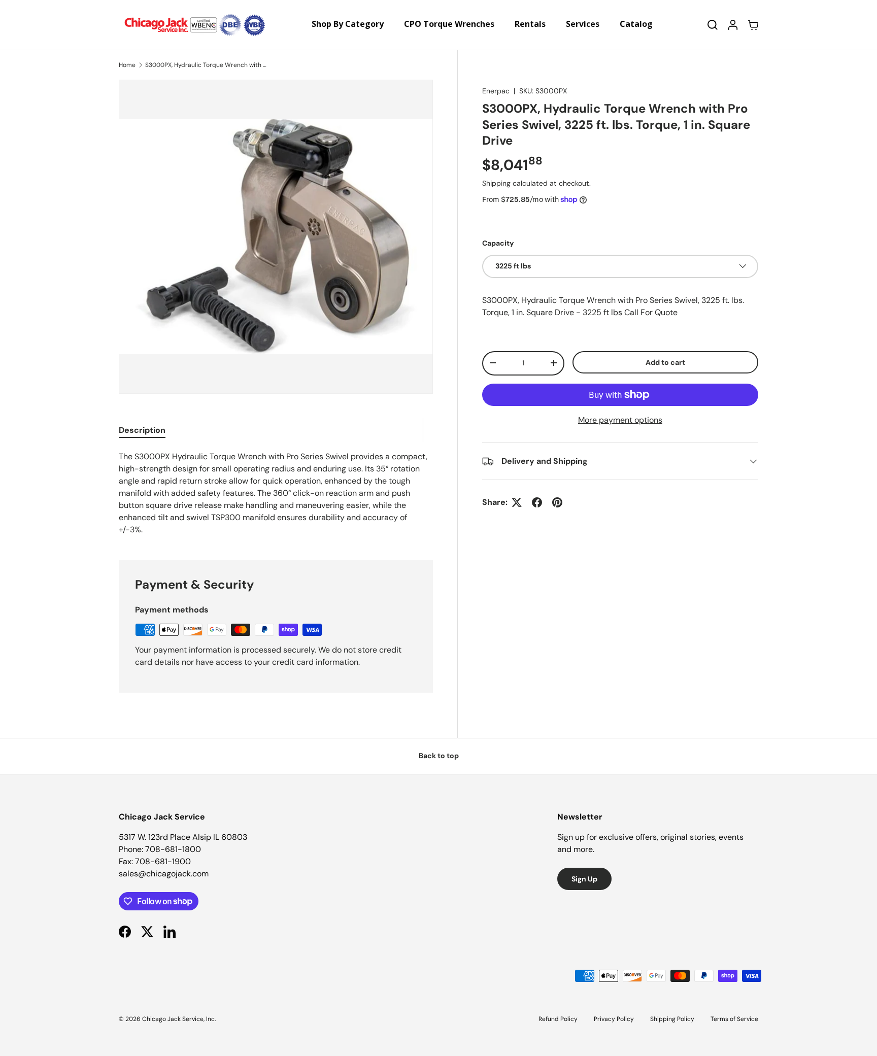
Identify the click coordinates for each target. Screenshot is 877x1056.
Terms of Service (734, 1019)
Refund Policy (558, 1019)
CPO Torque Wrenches (449, 23)
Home (127, 65)
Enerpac (496, 90)
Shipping (496, 183)
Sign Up (584, 878)
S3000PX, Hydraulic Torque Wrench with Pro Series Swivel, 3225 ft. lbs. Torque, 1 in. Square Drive (206, 65)
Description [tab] (142, 430)
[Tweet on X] (517, 502)
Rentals (530, 23)
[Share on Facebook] (537, 502)
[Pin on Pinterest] (557, 502)
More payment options (620, 420)
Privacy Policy (614, 1019)
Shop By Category (348, 23)
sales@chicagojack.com (164, 873)
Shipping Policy (672, 1019)
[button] (753, 25)
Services (582, 23)
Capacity (498, 243)
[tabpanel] (276, 493)
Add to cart (665, 361)
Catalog (636, 23)
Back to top (439, 755)
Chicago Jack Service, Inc (178, 1019)
